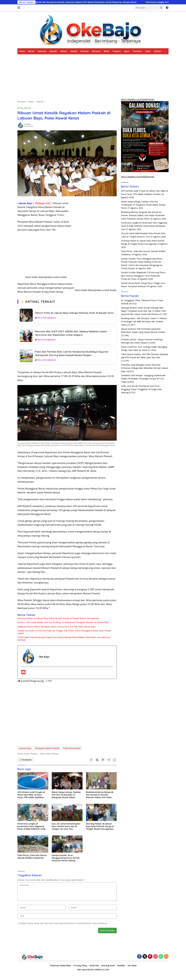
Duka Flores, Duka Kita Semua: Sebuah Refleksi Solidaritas (32, 856)
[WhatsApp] (161, 956)
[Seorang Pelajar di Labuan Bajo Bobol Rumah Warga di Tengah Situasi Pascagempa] (101, 812)
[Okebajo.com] (81, 29)
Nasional (42, 51)
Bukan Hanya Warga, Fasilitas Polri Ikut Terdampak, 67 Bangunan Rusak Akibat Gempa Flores (66, 795)
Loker (148, 51)
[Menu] (19, 7)
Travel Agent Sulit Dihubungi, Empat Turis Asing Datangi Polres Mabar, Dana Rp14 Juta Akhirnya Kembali (63, 638)
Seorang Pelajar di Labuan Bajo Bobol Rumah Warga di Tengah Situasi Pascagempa (58, 618)
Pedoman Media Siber (60, 965)
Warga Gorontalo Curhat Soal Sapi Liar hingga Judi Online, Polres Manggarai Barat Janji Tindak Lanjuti (64, 632)
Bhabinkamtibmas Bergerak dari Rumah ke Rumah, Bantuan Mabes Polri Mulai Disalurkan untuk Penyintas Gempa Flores (99, 795)
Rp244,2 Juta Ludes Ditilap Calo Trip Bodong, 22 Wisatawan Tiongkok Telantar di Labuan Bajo (63, 622)
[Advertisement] (67, 78)
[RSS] (166, 956)
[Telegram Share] (109, 760)
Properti (117, 51)
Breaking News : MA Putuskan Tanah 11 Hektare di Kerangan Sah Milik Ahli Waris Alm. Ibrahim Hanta (144, 321)
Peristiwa (137, 51)
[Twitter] (144, 956)
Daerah (53, 51)
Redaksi (121, 965)
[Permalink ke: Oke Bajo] (20, 125)
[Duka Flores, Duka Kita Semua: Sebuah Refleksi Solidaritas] (32, 844)
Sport (126, 51)
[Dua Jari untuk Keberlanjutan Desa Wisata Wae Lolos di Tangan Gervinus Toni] (67, 812)
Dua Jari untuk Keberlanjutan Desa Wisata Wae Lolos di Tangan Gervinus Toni (66, 826)
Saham (157, 51)
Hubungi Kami (108, 965)
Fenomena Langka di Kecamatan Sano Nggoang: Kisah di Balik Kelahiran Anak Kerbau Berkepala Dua (31, 826)
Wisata (73, 51)
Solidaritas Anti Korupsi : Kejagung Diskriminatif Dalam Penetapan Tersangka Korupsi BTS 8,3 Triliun (143, 378)
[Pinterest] (150, 956)
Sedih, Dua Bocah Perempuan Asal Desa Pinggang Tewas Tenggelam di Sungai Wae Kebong (141, 389)
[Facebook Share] (91, 760)
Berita (31, 51)
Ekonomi (96, 51)
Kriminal (84, 51)
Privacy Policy (80, 965)
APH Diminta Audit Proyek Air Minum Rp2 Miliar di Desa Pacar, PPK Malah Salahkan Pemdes (31, 795)
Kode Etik (94, 965)
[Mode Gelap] (167, 7)
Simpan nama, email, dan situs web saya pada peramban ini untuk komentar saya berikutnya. (63, 923)
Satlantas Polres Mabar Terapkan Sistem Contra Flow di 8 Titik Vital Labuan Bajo (56, 626)
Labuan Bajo (25, 748)
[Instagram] (155, 956)
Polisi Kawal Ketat (72, 748)
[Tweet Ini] (97, 760)
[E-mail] (23, 673)
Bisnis (106, 51)
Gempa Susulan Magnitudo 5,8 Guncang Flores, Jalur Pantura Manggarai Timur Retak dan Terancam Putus (143, 275)
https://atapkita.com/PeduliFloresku (137, 99)
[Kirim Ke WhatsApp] (114, 760)
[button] (161, 7)
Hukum (63, 51)
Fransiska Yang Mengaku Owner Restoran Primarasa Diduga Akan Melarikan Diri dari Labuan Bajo (144, 368)
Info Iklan (132, 965)
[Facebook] (139, 956)
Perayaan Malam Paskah (47, 748)
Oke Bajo (27, 124)
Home (22, 51)
